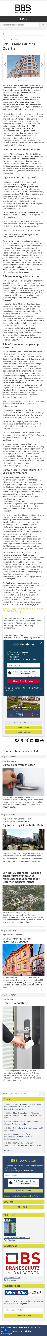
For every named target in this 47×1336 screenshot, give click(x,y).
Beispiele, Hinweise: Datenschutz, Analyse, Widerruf (23, 689)
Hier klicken (26, 673)
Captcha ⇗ (33, 676)
